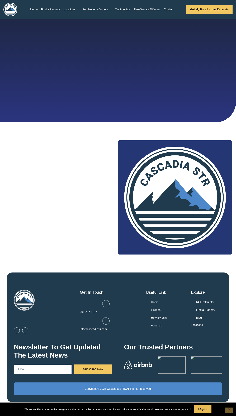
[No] (229, 410)
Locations (197, 324)
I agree (202, 409)
